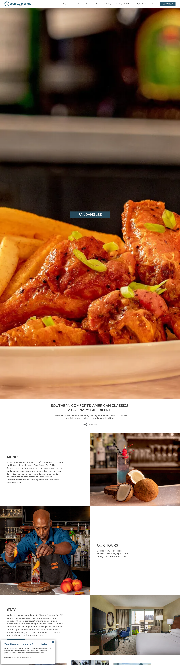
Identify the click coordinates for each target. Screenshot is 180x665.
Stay (64, 4)
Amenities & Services (84, 4)
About (153, 4)
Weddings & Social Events (124, 4)
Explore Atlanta (142, 4)
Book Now (168, 4)
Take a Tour (92, 425)
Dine (72, 4)
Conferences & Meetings (103, 4)
